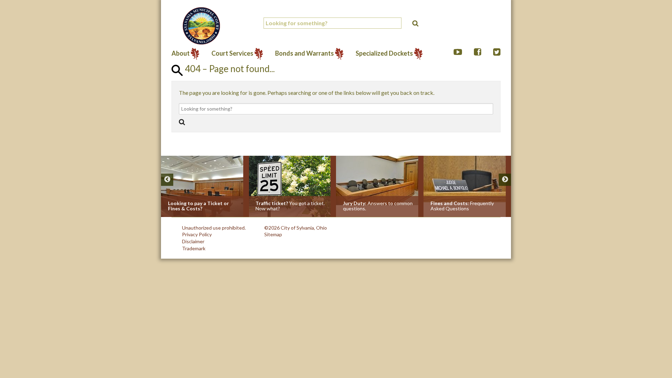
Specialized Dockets (384, 54)
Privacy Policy (197, 234)
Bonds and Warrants (304, 54)
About (181, 54)
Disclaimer (193, 241)
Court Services (232, 54)
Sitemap (273, 234)
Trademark (193, 248)
